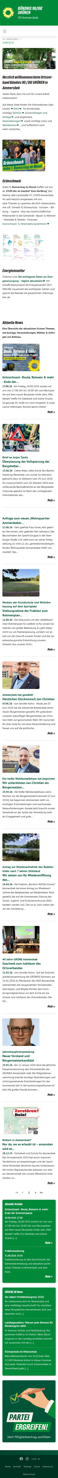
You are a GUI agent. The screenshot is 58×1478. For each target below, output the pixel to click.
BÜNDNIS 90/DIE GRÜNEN (30, 10)
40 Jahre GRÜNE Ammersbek (20, 959)
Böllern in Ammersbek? (16, 1140)
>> (41, 1192)
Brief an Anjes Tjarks (15, 457)
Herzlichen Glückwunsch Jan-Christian (28, 699)
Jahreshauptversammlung (18, 1052)
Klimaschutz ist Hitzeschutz (21, 1351)
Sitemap (27, 1466)
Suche (37, 1466)
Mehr (50, 412)
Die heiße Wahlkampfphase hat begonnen (28, 778)
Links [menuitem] (34, 1458)
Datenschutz (29, 1474)
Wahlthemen (9, 125)
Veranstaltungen (11, 121)
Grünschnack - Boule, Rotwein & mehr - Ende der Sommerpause (27, 1211)
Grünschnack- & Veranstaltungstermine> (24, 223)
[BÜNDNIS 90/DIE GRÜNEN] (8, 13)
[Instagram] (27, 1459)
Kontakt (17, 1466)
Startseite (8, 42)
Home (8, 1466)
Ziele (16, 108)
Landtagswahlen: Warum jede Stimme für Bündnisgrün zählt (29, 1324)
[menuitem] (8, 1466)
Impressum (47, 1466)
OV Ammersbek (10, 39)
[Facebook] (21, 1459)
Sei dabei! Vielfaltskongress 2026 (24, 1297)
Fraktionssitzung (14, 1251)
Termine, (17, 112)
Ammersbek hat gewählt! (17, 695)
